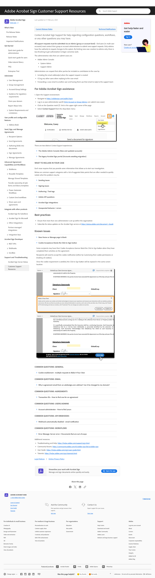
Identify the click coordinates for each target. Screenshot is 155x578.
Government (69, 531)
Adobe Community (102, 531)
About (130, 528)
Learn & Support (15, 502)
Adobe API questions (46, 197)
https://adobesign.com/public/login (60, 99)
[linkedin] (33, 574)
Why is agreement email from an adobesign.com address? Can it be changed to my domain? (74, 385)
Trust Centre (132, 550)
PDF (5, 537)
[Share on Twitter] (75, 488)
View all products (8, 550)
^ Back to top (146, 499)
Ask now (53, 513)
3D (4, 541)
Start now (90, 513)
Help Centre (100, 525)
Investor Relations (134, 544)
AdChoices (148, 574)
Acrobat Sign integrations (48, 202)
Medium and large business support (107, 537)
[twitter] (29, 574)
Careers (131, 531)
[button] (17, 80)
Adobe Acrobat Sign (17, 20)
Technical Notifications (107, 29)
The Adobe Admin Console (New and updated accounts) (60, 151)
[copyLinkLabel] (85, 488)
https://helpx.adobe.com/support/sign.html (74, 443)
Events (130, 534)
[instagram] (25, 574)
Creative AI (7, 525)
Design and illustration (10, 531)
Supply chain (132, 547)
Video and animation (9, 534)
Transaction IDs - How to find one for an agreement (58, 397)
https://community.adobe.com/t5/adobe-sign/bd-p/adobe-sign (75, 447)
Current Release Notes (44, 29)
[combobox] (123, 11)
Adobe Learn (101, 534)
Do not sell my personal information (132, 574)
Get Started (13, 505)
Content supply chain (41, 528)
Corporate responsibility (135, 541)
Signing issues (43, 186)
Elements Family (8, 544)
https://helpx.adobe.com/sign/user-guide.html (64, 450)
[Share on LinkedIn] (80, 488)
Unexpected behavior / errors (49, 208)
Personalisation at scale (41, 525)
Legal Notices (39, 459)
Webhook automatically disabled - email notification (58, 422)
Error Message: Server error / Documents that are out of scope (62, 434)
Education (69, 525)
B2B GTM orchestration (41, 537)
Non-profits (69, 528)
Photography (7, 528)
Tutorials (12, 511)
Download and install (103, 528)
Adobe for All (132, 556)
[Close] (110, 573)
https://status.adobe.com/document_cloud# (97, 224)
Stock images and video (10, 547)
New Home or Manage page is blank (52, 237)
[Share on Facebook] (70, 488)
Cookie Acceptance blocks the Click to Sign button (57, 243)
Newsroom (132, 537)
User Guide (13, 508)
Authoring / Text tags (46, 191)
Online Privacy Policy (56, 459)
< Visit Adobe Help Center (17, 497)
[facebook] (21, 574)
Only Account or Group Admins (75, 102)
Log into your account (135, 525)
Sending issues (44, 180)
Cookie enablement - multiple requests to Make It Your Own (61, 373)
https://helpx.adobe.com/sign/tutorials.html (61, 453)
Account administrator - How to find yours (54, 409)
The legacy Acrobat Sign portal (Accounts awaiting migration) (62, 156)
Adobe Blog (132, 559)
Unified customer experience (43, 531)
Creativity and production (42, 534)
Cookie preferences (115, 574)
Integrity (131, 553)
